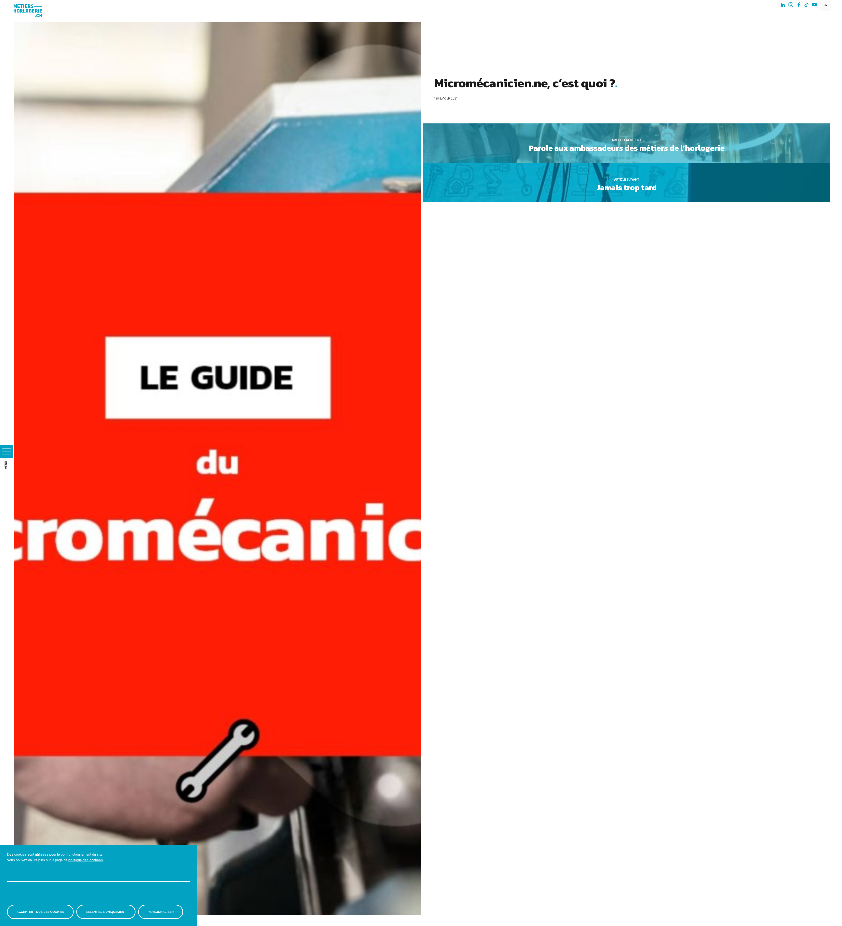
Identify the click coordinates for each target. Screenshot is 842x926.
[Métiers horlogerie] (29, 11)
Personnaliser (161, 912)
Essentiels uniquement (106, 912)
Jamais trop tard (627, 185)
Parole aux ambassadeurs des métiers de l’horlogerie (627, 146)
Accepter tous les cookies (40, 912)
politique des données (85, 860)
